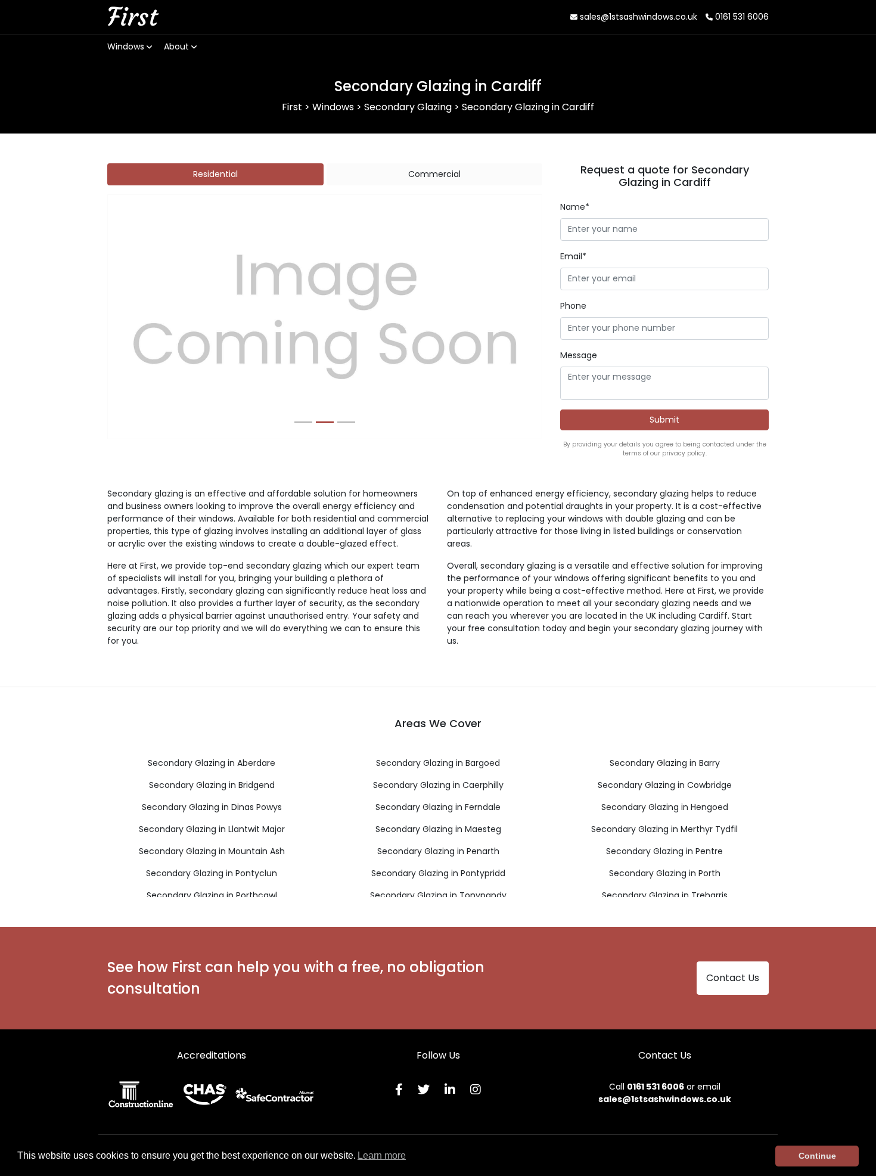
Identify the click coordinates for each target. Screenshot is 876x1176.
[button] (140, 317)
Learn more (382, 1155)
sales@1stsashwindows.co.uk (637, 17)
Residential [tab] (215, 174)
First (132, 16)
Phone (573, 306)
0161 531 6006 (741, 17)
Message (578, 355)
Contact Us (732, 978)
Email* (573, 256)
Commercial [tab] (434, 174)
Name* (574, 207)
